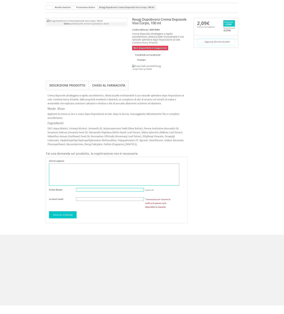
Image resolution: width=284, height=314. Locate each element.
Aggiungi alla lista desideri (217, 41)
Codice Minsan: (140, 29)
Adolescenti (77, 23)
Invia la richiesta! (62, 214)
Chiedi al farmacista (108, 85)
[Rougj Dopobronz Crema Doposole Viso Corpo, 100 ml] (75, 20)
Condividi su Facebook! (148, 54)
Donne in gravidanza (93, 23)
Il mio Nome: (56, 189)
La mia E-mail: (56, 199)
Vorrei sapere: (56, 160)
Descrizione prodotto (67, 85)
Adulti (106, 23)
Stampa (141, 59)
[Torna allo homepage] (49, 7)
